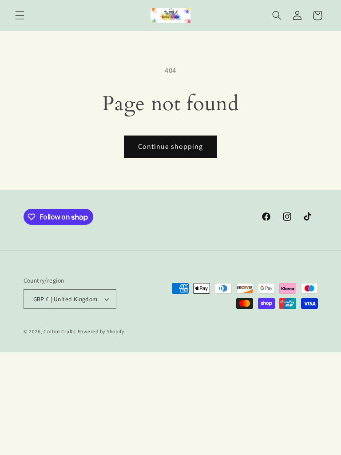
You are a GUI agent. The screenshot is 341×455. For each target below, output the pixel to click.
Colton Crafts (60, 331)
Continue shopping (170, 146)
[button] (19, 15)
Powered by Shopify (101, 331)
